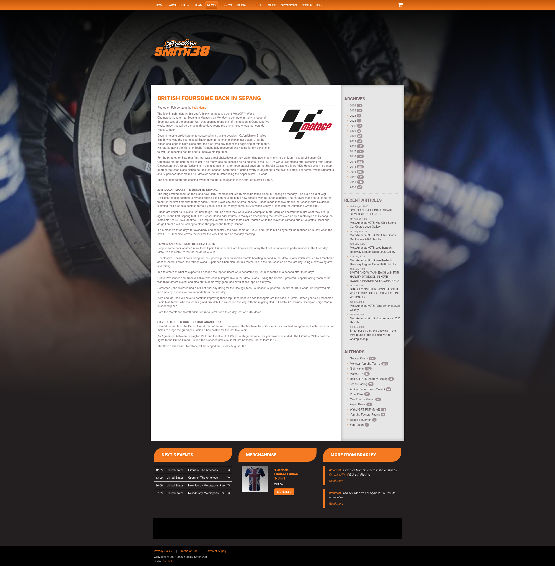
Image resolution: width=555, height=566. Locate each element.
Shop (272, 5)
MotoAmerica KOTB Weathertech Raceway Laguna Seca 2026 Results (373, 262)
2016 (353, 156)
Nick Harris (199, 107)
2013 (353, 172)
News (211, 5)
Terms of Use (189, 551)
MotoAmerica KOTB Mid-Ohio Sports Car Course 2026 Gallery (373, 224)
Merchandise (261, 454)
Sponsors (289, 5)
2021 (353, 131)
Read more (336, 481)
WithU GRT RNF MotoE (367, 409)
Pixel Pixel (359, 394)
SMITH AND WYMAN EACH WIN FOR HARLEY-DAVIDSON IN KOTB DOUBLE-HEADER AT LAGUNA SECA (374, 276)
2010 (353, 187)
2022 (353, 126)
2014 (353, 166)
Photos (226, 5)
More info (284, 491)
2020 (353, 136)
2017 (353, 151)
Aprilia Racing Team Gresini (370, 389)
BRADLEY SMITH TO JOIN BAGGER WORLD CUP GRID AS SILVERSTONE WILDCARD (375, 293)
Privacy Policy (163, 551)
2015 (353, 161)
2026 (353, 105)
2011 (353, 182)
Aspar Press (360, 404)
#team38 (335, 470)
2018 (353, 146)
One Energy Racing (364, 399)
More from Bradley (353, 454)
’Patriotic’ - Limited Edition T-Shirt (286, 474)
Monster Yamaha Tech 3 (368, 363)
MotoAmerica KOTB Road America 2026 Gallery (375, 307)
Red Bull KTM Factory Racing (371, 379)
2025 (353, 110)
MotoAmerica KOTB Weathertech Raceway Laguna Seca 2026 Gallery (372, 249)
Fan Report (358, 424)
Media (241, 5)
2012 (353, 177)
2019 (353, 141)
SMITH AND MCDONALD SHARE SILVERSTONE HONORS (371, 212)
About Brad (178, 5)
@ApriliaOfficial (339, 474)
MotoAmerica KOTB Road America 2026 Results (375, 320)
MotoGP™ (359, 374)
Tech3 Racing (361, 384)
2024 (353, 115)
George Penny (362, 358)
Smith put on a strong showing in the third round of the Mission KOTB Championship (373, 334)
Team (198, 5)
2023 (353, 120)
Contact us (311, 5)
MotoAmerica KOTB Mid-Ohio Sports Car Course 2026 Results (373, 237)
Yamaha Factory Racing (367, 414)
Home (160, 5)
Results (257, 5)
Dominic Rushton (362, 420)
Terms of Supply (216, 551)
